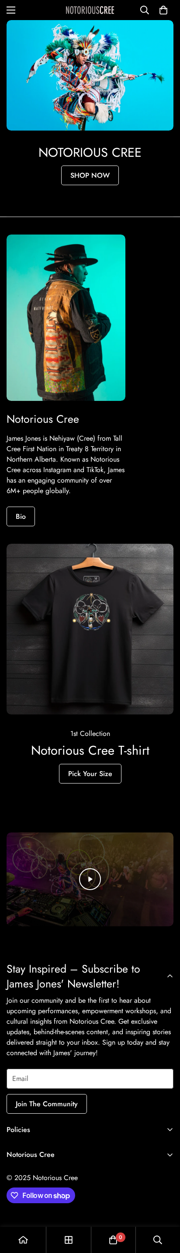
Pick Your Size (90, 774)
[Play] (90, 879)
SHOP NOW (90, 175)
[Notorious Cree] (90, 10)
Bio (21, 516)
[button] (163, 10)
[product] (23, 1240)
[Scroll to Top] (164, 1206)
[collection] (68, 1240)
